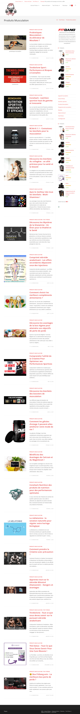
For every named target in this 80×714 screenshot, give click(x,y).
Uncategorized (61, 118)
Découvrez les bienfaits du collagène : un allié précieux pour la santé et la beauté (41, 163)
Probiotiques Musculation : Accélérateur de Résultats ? (37, 36)
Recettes (60, 110)
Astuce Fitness (18, 1)
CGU (42, 711)
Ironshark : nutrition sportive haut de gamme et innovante (41, 100)
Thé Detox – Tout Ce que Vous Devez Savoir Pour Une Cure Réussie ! (41, 648)
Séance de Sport (28, 1)
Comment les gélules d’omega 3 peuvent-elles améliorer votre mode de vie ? (41, 425)
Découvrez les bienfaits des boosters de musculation (41, 394)
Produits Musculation (71, 20)
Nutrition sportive (62, 101)
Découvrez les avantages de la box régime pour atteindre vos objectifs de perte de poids (41, 327)
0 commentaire (34, 58)
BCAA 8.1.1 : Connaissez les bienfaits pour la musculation (41, 131)
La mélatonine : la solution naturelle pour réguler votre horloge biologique (40, 522)
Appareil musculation (63, 96)
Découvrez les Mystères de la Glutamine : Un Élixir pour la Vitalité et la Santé (41, 226)
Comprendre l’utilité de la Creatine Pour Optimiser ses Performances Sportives (41, 360)
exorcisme (54, 712)
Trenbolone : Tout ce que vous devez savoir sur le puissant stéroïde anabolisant (41, 616)
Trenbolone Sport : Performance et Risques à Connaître (41, 70)
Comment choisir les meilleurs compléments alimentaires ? (41, 295)
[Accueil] (57, 20)
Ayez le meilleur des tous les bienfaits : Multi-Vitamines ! (41, 194)
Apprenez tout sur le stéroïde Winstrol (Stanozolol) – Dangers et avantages (41, 583)
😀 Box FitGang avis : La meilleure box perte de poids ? (41, 677)
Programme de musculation (64, 107)
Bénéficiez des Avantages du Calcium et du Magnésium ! (41, 457)
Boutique (43, 1)
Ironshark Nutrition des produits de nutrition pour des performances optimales (41, 489)
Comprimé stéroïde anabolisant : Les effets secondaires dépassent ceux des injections (41, 261)
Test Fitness (35, 1)
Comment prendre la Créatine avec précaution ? (41, 552)
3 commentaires (35, 664)
